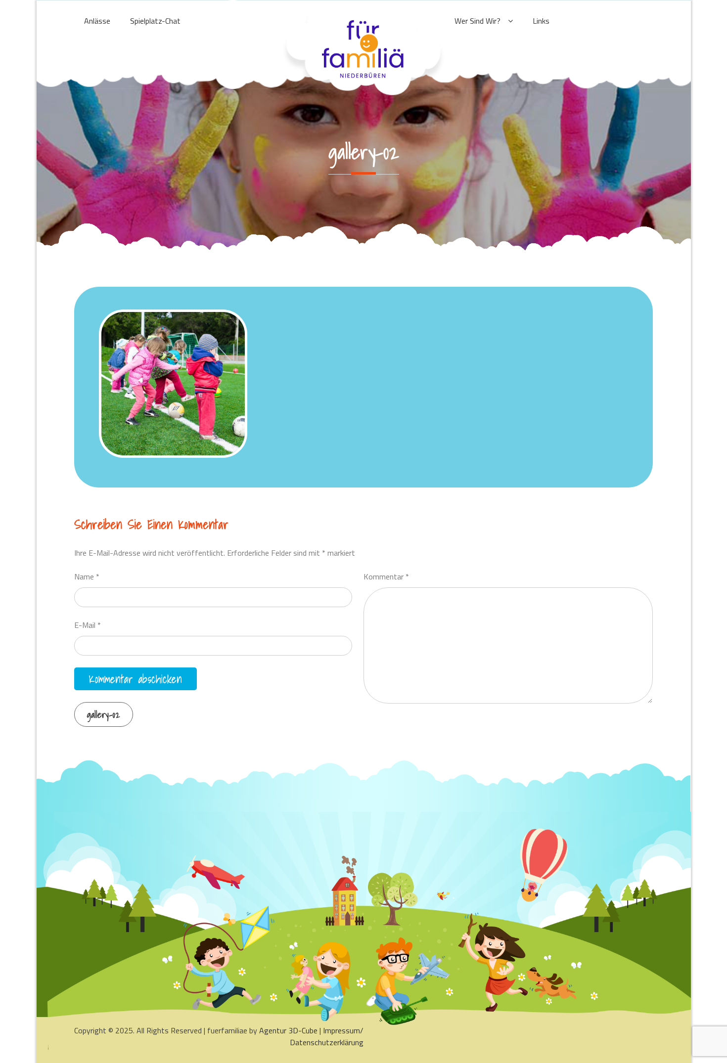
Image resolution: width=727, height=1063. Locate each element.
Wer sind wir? (477, 21)
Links (541, 21)
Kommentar (386, 576)
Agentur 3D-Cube (288, 1030)
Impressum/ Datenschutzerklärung (327, 1036)
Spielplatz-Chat (155, 21)
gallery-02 (103, 715)
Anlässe (97, 21)
